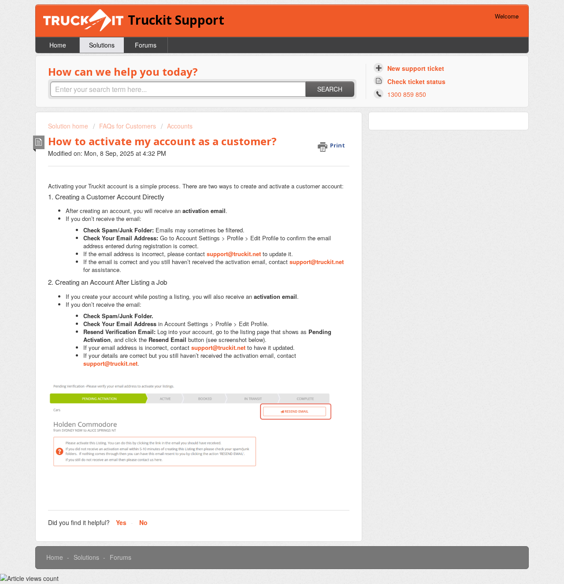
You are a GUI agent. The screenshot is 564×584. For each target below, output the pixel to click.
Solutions (102, 44)
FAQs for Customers (127, 125)
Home (57, 44)
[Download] (266, 178)
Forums (145, 44)
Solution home (69, 125)
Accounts (180, 125)
